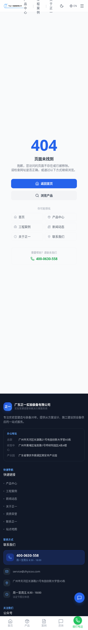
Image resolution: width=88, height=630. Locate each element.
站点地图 (11, 529)
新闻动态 (58, 227)
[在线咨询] (79, 598)
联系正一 (11, 521)
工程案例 (25, 227)
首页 (22, 217)
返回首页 (47, 183)
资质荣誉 (11, 514)
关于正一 (25, 236)
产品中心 (58, 217)
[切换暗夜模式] (61, 6)
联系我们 (58, 236)
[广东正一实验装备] (13, 6)
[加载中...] (82, 6)
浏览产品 (47, 195)
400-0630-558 (46, 258)
